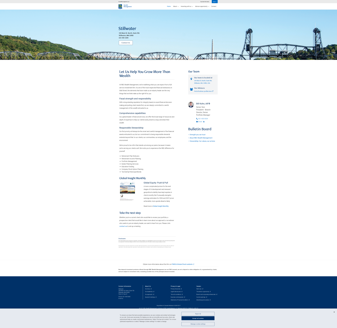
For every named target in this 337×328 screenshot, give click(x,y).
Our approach (149, 294)
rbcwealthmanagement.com (123, 1)
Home (169, 6)
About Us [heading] (148, 286)
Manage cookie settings (198, 324)
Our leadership (149, 291)
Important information (204, 1)
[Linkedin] (204, 121)
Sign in (214, 1)
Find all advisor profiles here (203, 91)
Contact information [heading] (124, 286)
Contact (213, 6)
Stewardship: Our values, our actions (202, 141)
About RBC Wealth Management (201, 138)
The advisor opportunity (202, 291)
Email (200, 122)
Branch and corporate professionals (206, 294)
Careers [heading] (198, 286)
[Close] (334, 312)
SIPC (195, 308)
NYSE (184, 308)
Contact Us (126, 43)
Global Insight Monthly (161, 206)
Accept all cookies (198, 318)
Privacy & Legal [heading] (175, 286)
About (175, 6)
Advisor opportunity (201, 6)
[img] (168, 35)
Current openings (201, 297)
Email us (120, 298)
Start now (199, 289)
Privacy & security (175, 289)
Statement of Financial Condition (179, 300)
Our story (147, 289)
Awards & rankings (150, 297)
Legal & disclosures (176, 291)
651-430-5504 (203, 119)
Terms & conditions (176, 294)
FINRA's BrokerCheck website (182, 264)
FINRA (190, 308)
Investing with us (186, 6)
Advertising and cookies (202, 300)
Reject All (198, 314)
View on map (122, 294)
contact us (123, 226)
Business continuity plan (177, 297)
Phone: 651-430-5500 (124, 296)
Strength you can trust (197, 135)
